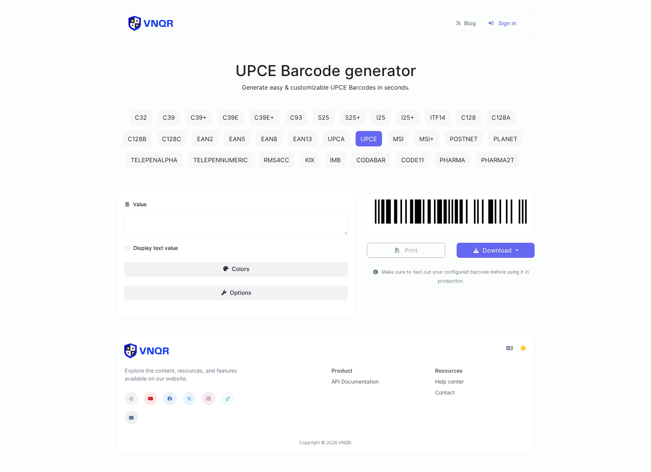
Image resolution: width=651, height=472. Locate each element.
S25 (323, 117)
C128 (468, 117)
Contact (445, 392)
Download (497, 250)
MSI (398, 139)
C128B (137, 139)
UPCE (369, 139)
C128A (501, 117)
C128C (171, 139)
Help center (449, 381)
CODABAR (370, 160)
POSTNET (464, 139)
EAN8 (269, 139)
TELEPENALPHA (154, 160)
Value (139, 204)
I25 (380, 117)
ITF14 (437, 117)
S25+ (353, 117)
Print (410, 250)
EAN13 (302, 139)
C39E (230, 117)
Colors (239, 269)
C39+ (199, 117)
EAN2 (205, 139)
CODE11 (412, 160)
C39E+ (264, 117)
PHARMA (452, 160)
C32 (141, 117)
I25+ (407, 117)
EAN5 (237, 139)
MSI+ (426, 139)
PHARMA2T (497, 160)
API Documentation (355, 381)
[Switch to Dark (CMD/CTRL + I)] (523, 348)
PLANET (505, 139)
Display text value (155, 248)
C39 (169, 117)
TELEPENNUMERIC (220, 160)
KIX (309, 160)
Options (239, 292)
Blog (469, 23)
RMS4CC (276, 160)
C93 (296, 117)
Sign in (507, 23)
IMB (335, 160)
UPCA (336, 139)
